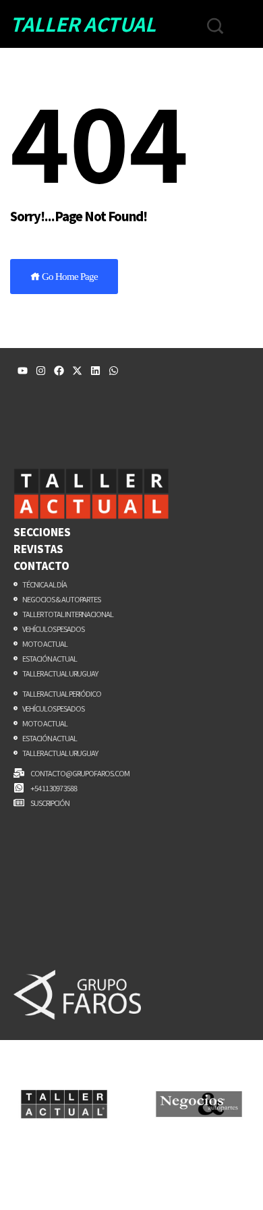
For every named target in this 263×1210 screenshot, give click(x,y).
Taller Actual (83, 23)
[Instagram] (41, 371)
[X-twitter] (77, 371)
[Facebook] (59, 371)
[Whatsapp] (114, 371)
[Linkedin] (95, 371)
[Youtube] (22, 371)
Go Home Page (69, 276)
